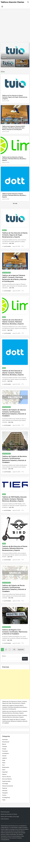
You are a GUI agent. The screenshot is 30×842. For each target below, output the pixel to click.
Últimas (3, 71)
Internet (4, 755)
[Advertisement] (15, 24)
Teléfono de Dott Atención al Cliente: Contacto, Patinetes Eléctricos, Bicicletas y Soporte (14, 195)
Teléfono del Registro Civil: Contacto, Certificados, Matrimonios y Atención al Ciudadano (14, 632)
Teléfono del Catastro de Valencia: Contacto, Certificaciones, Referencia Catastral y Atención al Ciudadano (14, 721)
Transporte (5, 793)
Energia (4, 748)
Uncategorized (6, 797)
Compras (4, 746)
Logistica (4, 758)
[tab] (3, 71)
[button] (22, 44)
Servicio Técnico (6, 776)
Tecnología (5, 783)
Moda (3, 760)
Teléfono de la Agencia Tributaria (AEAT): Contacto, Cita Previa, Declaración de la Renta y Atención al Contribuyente (13, 128)
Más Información (5, 812)
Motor (4, 317)
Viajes (3, 799)
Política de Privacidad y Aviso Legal (10, 816)
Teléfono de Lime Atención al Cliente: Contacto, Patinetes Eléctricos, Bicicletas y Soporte (14, 158)
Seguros (4, 230)
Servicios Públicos (6, 272)
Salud (3, 769)
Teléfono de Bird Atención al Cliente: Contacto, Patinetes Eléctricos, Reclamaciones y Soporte (15, 548)
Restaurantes (5, 767)
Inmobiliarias (5, 753)
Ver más (15, 203)
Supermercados (6, 781)
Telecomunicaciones (7, 786)
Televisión (4, 790)
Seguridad (4, 772)
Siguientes (21, 649)
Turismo (4, 795)
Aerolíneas (5, 739)
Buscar (4, 656)
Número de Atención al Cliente (9, 814)
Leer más (11, 243)
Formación (5, 751)
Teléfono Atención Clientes (12, 2)
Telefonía (4, 788)
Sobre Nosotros (5, 819)
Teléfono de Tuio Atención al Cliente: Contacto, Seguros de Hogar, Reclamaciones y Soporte (14, 97)
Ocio (3, 765)
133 (14, 649)
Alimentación (5, 742)
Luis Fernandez (7, 246)
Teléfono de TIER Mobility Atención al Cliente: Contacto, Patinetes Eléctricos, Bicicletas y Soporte (14, 499)
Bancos (4, 744)
